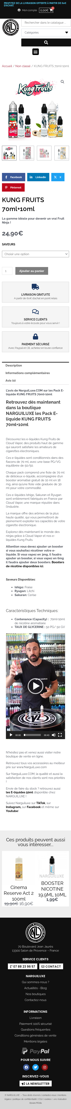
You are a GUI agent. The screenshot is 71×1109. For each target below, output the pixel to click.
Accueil (7, 66)
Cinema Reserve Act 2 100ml (19, 893)
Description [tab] (14, 365)
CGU (40, 1099)
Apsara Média (35, 1103)
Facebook (34, 807)
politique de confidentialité (25, 1099)
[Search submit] (46, 42)
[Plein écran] (60, 735)
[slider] (32, 735)
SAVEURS (8, 244)
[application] (35, 686)
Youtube (12, 811)
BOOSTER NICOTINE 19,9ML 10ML (52, 889)
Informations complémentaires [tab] (28, 373)
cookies (47, 1099)
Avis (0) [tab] (11, 380)
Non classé (23, 66)
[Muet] (54, 735)
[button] (35, 51)
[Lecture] (11, 735)
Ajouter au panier (31, 271)
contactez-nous (49, 1095)
